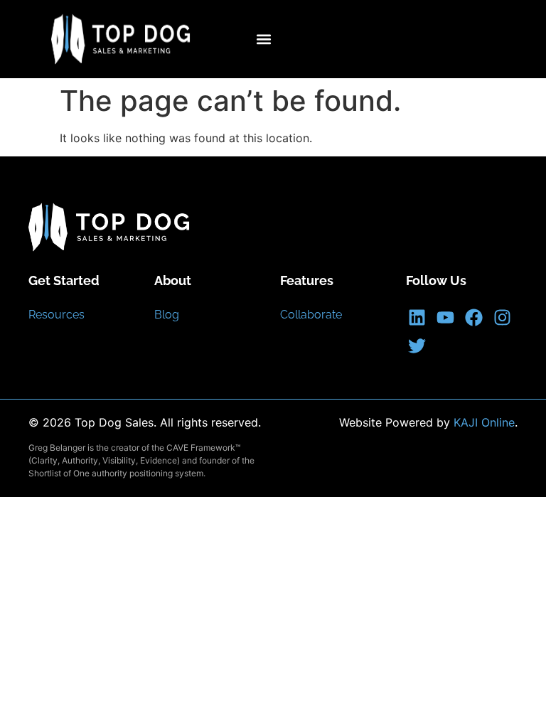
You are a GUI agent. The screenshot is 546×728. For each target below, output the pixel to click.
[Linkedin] (416, 317)
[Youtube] (445, 317)
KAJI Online (484, 422)
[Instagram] (502, 317)
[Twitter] (416, 345)
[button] (263, 39)
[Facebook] (473, 317)
